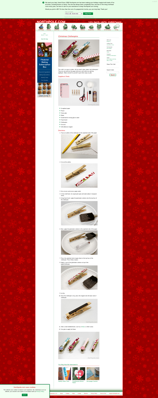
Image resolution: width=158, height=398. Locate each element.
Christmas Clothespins (111, 55)
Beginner (109, 41)
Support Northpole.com (114, 393)
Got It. (24, 395)
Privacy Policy (94, 393)
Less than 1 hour (110, 44)
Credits (79, 393)
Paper (108, 51)
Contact (67, 393)
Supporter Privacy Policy (88, 16)
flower (83, 326)
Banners (86, 393)
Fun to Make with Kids (111, 59)
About (61, 393)
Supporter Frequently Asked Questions (72, 16)
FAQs (73, 393)
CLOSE (154, 1)
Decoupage (109, 48)
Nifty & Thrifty (109, 60)
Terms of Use (103, 393)
